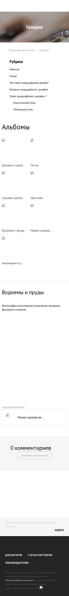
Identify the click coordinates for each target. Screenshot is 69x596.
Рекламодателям (17, 563)
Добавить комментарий (34, 455)
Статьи (13, 76)
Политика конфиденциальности (19, 580)
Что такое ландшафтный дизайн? (29, 82)
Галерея (44, 50)
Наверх (59, 530)
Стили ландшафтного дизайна (27, 96)
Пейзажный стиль (23, 109)
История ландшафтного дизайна (29, 89)
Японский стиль (21, 116)
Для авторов (13, 555)
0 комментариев (30, 447)
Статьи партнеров (40, 555)
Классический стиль (24, 102)
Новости (14, 69)
